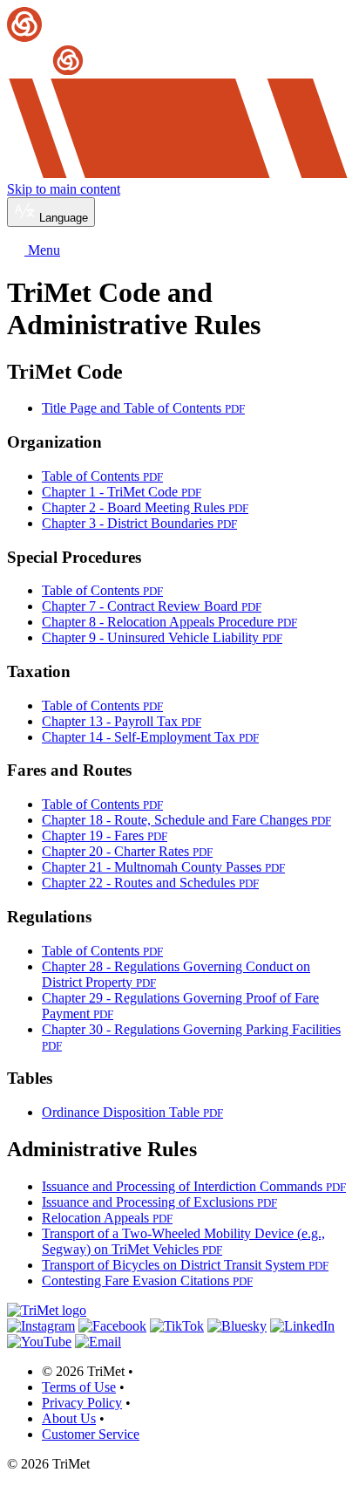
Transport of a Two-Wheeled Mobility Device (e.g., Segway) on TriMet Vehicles (183, 1241)
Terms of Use (79, 1387)
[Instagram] (41, 1325)
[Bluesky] (237, 1325)
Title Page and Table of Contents (143, 408)
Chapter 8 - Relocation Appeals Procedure (169, 621)
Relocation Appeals (107, 1217)
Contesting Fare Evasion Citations (147, 1280)
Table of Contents (102, 476)
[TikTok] (177, 1325)
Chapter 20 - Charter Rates (127, 851)
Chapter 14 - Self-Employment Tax (150, 736)
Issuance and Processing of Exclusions (159, 1202)
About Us (69, 1418)
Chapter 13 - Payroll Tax (121, 721)
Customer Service (90, 1434)
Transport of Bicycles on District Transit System (185, 1264)
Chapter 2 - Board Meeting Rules (145, 507)
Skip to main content (63, 188)
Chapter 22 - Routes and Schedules (150, 882)
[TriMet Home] (179, 42)
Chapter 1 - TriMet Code (121, 491)
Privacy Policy (82, 1402)
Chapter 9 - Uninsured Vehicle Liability (162, 637)
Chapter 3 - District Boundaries (139, 523)
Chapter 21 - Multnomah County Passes (163, 866)
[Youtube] (39, 1341)
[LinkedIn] (302, 1325)
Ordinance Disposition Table (132, 1112)
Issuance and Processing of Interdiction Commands (194, 1186)
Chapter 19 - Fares (104, 835)
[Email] (98, 1341)
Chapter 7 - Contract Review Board (151, 606)
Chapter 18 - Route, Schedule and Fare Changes (186, 819)
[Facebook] (112, 1325)
